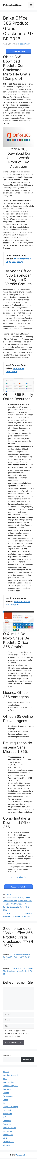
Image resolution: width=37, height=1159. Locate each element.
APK (5, 1079)
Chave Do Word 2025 (14, 898)
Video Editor (8, 1135)
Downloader (8, 1096)
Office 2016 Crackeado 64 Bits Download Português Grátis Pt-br (18, 971)
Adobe (6, 1072)
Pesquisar (7, 1055)
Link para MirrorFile (18, 877)
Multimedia (7, 1114)
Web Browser (8, 1142)
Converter (7, 1089)
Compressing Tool (10, 1086)
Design (6, 1093)
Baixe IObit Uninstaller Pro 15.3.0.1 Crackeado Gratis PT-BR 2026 (16, 907)
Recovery (7, 1124)
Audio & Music (9, 1082)
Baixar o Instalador (18, 887)
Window (6, 1145)
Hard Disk (7, 1110)
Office (8, 894)
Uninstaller (7, 1131)
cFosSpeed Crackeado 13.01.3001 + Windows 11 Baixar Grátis (16, 957)
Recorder (7, 1121)
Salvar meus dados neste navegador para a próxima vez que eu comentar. (17, 1033)
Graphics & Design (10, 1107)
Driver (5, 1100)
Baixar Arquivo (18, 51)
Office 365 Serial (25, 901)
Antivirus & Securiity (11, 1075)
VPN (5, 1138)
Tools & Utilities (9, 1128)
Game (5, 1103)
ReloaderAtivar (12, 5)
